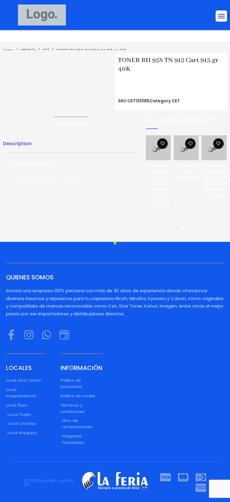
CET (176, 101)
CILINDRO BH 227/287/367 (186, 174)
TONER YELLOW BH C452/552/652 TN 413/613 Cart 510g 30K (158, 186)
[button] (221, 16)
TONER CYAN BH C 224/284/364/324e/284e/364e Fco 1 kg (214, 180)
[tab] (71, 124)
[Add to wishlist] (162, 143)
